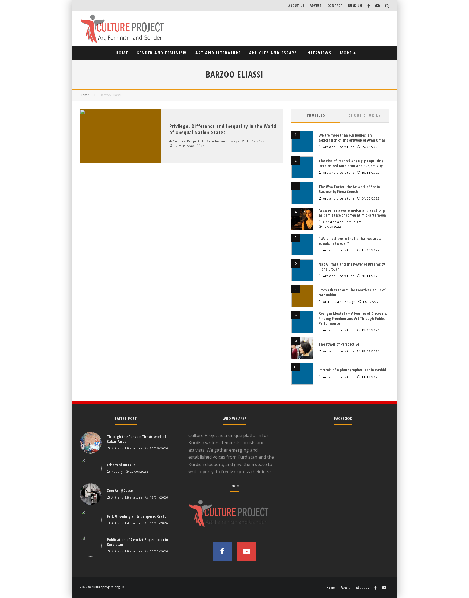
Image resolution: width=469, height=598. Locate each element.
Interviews (318, 53)
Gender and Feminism (162, 53)
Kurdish (355, 5)
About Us (296, 5)
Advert (316, 5)
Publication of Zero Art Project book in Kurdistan (137, 542)
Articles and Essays (273, 53)
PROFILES (316, 115)
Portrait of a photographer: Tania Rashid (352, 369)
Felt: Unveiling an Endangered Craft (136, 516)
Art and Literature (218, 53)
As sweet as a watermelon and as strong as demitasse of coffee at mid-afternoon (352, 213)
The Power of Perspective (339, 344)
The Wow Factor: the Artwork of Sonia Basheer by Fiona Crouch (349, 189)
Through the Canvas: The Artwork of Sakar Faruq (136, 439)
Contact (335, 5)
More (346, 53)
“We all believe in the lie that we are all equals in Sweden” (351, 241)
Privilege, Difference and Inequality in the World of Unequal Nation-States (222, 129)
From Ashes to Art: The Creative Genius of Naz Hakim (352, 292)
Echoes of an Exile (121, 464)
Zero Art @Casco (120, 490)
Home (122, 53)
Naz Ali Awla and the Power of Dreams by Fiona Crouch (352, 267)
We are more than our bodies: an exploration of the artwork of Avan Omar (352, 138)
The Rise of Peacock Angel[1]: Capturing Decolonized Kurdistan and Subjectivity (351, 163)
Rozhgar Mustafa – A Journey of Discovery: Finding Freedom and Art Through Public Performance (353, 318)
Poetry (117, 471)
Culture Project (186, 141)
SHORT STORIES (365, 115)
